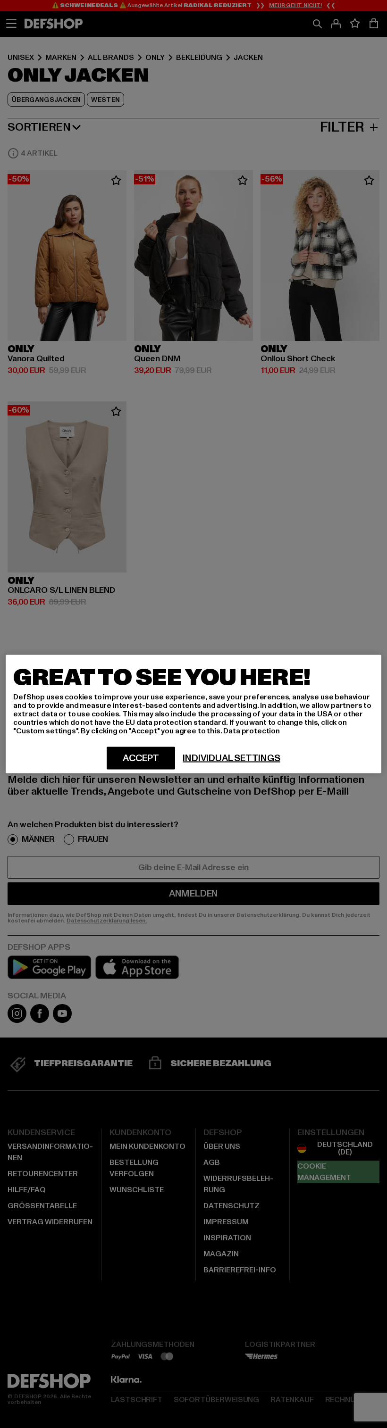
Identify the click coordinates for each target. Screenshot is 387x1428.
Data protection (251, 731)
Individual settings (231, 758)
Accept (141, 758)
